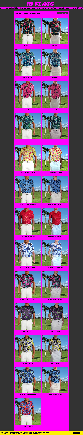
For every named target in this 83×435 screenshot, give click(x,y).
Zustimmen (76, 432)
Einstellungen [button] (59, 432)
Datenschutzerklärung (34, 433)
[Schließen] (81, 433)
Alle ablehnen (67, 432)
